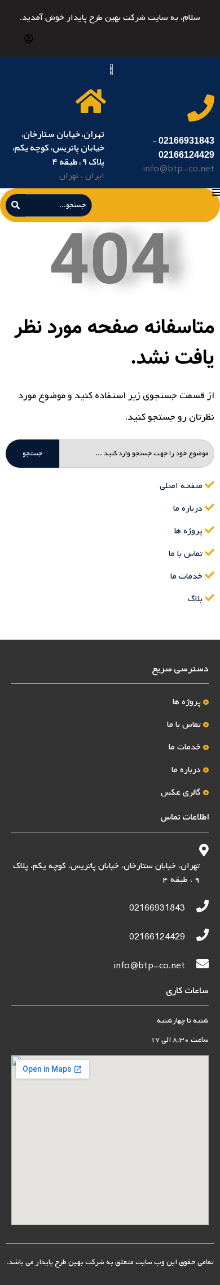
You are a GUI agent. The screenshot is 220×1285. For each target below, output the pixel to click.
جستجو (32, 453)
